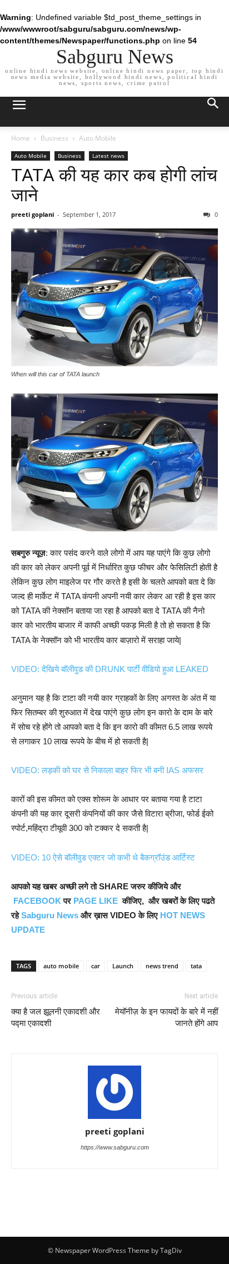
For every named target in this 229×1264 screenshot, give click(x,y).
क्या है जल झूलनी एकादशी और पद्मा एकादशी (55, 1017)
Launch (122, 966)
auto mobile (61, 966)
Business (54, 138)
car (95, 966)
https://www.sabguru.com (115, 1147)
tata (196, 966)
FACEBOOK (37, 900)
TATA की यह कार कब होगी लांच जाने (114, 185)
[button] (213, 112)
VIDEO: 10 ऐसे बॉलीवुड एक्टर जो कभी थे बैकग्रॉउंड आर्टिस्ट (103, 857)
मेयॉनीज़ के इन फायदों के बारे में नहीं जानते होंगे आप (166, 1017)
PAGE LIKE (95, 900)
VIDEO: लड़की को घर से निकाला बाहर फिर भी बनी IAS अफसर (107, 770)
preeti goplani (32, 214)
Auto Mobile (97, 138)
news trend (162, 966)
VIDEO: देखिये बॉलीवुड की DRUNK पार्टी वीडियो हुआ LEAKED (109, 669)
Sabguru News (49, 915)
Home (20, 138)
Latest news (108, 156)
